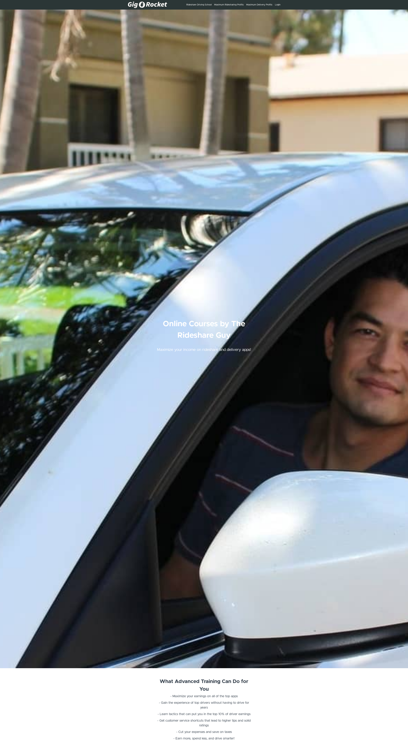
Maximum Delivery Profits (259, 5)
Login (277, 5)
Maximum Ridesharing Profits (229, 5)
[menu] (232, 4)
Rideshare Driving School (199, 5)
